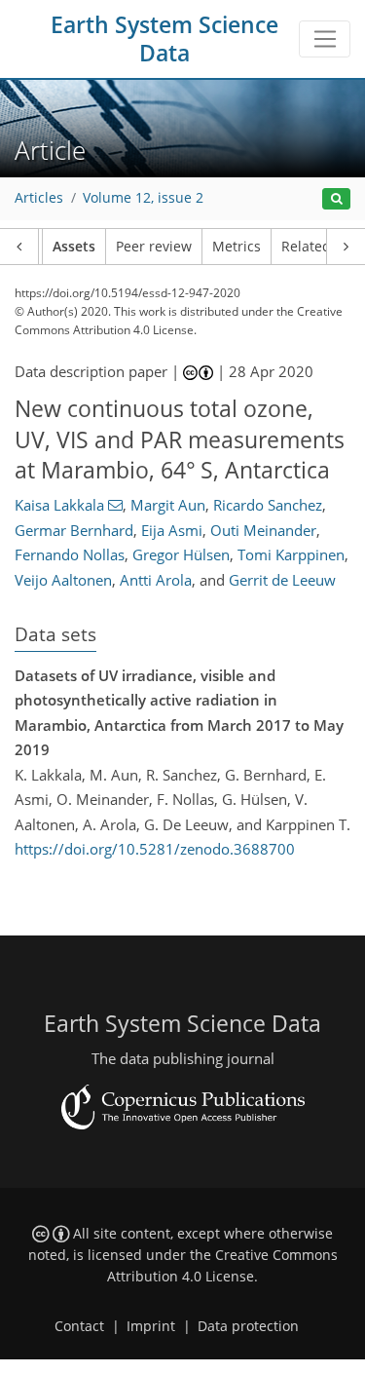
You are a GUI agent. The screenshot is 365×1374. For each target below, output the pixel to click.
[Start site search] (336, 199)
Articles (39, 198)
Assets (74, 246)
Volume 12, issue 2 (143, 198)
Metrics (236, 246)
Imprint (151, 1326)
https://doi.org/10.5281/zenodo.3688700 (155, 849)
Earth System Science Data (164, 39)
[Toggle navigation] (324, 38)
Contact (79, 1326)
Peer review (154, 246)
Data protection (248, 1326)
